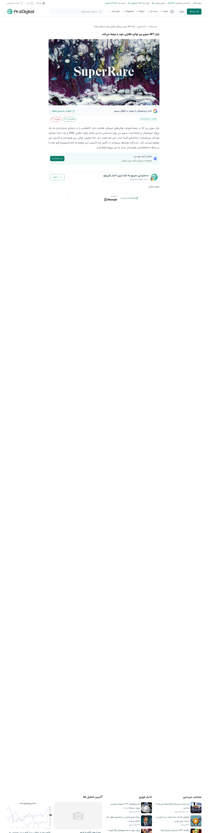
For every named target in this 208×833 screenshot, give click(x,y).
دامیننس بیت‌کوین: (182, 3)
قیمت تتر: (121, 3)
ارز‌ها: (199, 3)
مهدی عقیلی (153, 186)
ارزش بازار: (145, 3)
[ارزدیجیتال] (21, 12)
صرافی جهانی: (159, 3)
